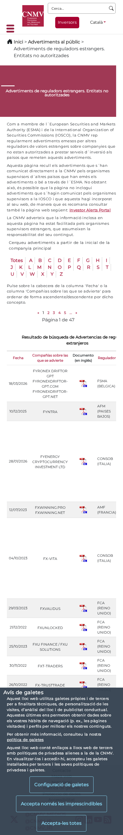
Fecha (18, 358)
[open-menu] (12, 29)
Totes (17, 260)
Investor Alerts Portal (90, 210)
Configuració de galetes (61, 784)
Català (96, 22)
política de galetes (25, 739)
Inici (18, 42)
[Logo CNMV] (33, 16)
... (71, 313)
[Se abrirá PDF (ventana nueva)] (83, 383)
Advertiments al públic (54, 42)
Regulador (107, 358)
